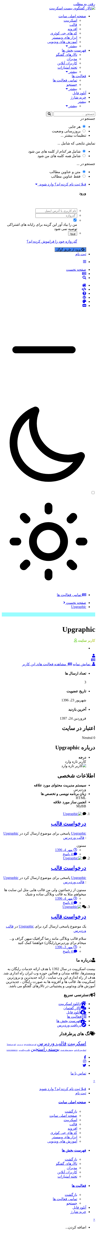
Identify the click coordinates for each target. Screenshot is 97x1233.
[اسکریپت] (44, 289)
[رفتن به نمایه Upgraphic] (72, 814)
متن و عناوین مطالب (65, 172)
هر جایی (75, 127)
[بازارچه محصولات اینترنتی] (44, 306)
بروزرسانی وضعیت (66, 131)
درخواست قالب (68, 824)
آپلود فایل (79, 93)
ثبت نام (80, 254)
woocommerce (12, 1050)
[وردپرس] (44, 298)
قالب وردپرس (73, 838)
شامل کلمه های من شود (59, 156)
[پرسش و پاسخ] (44, 293)
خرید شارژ (78, 97)
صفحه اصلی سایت (72, 16)
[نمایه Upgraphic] (93, 656)
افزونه (72, 29)
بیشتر (72, 46)
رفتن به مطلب (84, 4)
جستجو (72, 84)
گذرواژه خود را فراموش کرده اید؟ (52, 241)
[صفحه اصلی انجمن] (44, 285)
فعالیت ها (79, 76)
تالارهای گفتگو (66, 54)
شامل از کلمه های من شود (54, 151)
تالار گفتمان (72, 1008)
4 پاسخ (68, 854)
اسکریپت (70, 20)
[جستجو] (49, 114)
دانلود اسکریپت (69, 1004)
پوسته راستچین (45, 1049)
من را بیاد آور (67, 224)
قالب (73, 25)
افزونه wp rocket (30, 1044)
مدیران (72, 59)
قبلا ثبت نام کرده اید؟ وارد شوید (61, 184)
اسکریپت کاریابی (80, 1050)
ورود (72, 233)
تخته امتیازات (67, 67)
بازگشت (71, 1111)
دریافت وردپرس (69, 1025)
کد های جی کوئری (63, 33)
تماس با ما (78, 1073)
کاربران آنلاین (67, 63)
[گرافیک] (44, 302)
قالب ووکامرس (24, 1050)
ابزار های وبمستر (64, 37)
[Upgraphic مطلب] (93, 660)
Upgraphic (78, 833)
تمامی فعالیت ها (65, 80)
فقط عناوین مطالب (66, 176)
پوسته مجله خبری (66, 1050)
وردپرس (20, 1044)
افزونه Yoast (11, 1044)
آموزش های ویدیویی (62, 42)
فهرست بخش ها (74, 50)
